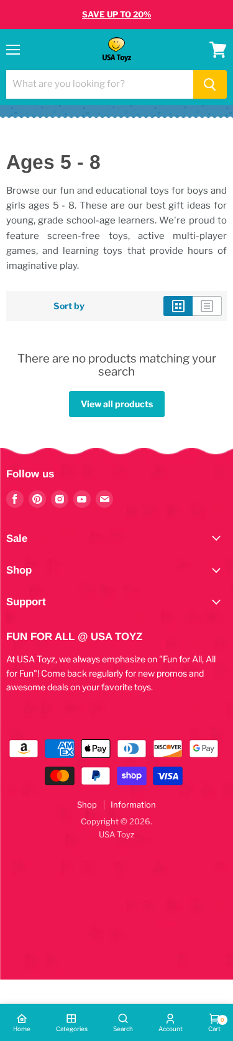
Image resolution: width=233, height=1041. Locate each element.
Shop (87, 804)
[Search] (210, 84)
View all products (117, 404)
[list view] (207, 306)
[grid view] (178, 306)
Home (21, 1028)
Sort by (69, 306)
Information (133, 804)
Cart (214, 1024)
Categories (72, 1028)
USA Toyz (116, 834)
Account (170, 1028)
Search (123, 1028)
